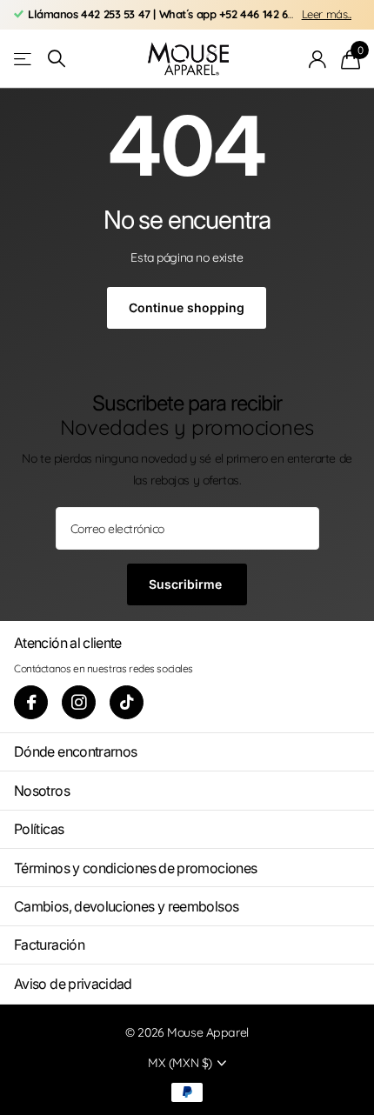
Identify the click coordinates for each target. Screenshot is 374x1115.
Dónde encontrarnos (75, 751)
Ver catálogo (24, 58)
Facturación (49, 944)
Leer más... (326, 14)
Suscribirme (187, 584)
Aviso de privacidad (73, 983)
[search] (56, 58)
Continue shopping (186, 307)
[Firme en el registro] (318, 59)
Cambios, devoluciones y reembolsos (126, 906)
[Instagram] (79, 702)
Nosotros (42, 790)
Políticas (38, 829)
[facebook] (31, 702)
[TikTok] (127, 702)
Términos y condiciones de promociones (135, 868)
